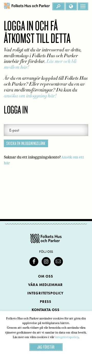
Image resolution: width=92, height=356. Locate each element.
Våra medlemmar (45, 285)
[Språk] (71, 6)
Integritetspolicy (45, 293)
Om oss (45, 276)
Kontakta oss (46, 310)
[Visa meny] (83, 6)
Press (45, 302)
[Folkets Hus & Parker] (27, 6)
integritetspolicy (66, 337)
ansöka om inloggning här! (30, 96)
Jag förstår (46, 347)
